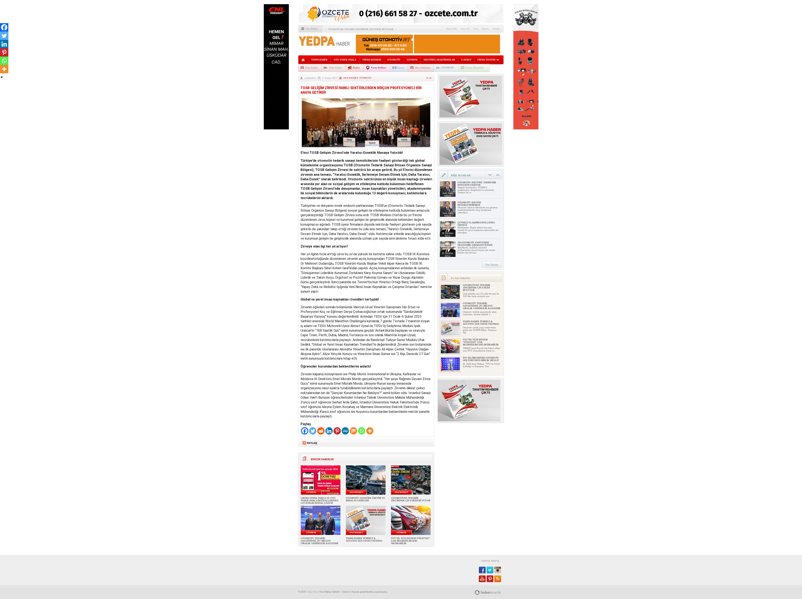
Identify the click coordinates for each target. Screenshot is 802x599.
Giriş (475, 28)
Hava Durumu (422, 67)
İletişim (496, 28)
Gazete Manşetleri (475, 67)
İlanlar (356, 67)
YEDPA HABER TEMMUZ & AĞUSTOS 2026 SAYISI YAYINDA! (364, 539)
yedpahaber (310, 78)
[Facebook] (304, 431)
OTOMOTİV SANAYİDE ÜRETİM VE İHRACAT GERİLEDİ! (365, 499)
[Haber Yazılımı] (492, 592)
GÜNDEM (412, 59)
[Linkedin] (329, 431)
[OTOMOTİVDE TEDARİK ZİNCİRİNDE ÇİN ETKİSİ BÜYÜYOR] (450, 298)
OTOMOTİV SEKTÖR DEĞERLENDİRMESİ (469, 203)
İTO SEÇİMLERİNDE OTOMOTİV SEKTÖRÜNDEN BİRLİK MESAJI (481, 358)
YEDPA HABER (319, 59)
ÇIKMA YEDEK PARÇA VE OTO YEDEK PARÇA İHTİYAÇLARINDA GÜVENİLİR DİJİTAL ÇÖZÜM (319, 500)
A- (427, 78)
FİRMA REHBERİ (372, 59)
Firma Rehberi (378, 67)
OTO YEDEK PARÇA (345, 59)
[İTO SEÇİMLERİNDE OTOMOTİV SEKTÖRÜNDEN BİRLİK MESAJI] (450, 370)
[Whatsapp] (361, 431)
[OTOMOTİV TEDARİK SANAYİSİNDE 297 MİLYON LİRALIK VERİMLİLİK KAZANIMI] (450, 316)
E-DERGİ (466, 59)
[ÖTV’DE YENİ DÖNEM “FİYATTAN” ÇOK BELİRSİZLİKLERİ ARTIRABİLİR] (450, 352)
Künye (485, 28)
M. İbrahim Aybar (447, 234)
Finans (400, 67)
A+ (430, 78)
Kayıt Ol (465, 28)
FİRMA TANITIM (486, 59)
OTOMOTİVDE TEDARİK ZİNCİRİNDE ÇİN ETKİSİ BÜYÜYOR (360, 29)
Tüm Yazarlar (491, 264)
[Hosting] (477, 592)
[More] (369, 431)
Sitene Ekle (451, 28)
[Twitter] (312, 431)
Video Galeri (335, 67)
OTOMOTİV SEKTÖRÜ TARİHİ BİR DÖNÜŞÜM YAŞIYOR (477, 183)
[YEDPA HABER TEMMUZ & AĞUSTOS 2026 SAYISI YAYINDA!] (450, 334)
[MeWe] (345, 431)
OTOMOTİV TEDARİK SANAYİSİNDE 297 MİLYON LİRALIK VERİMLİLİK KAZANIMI (319, 541)
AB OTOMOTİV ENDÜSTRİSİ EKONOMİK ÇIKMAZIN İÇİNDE (475, 243)
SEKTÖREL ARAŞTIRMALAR (439, 59)
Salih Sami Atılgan (448, 194)
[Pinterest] (337, 431)
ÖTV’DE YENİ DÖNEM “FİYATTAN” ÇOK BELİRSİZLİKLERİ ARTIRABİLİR (410, 541)
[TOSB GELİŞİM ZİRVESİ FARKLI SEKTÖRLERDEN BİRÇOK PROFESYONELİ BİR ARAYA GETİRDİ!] (366, 149)
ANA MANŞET (350, 78)
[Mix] (353, 431)
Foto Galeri (311, 67)
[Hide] (1, 77)
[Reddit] (321, 431)
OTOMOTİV (394, 59)
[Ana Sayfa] (303, 60)
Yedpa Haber (312, 591)
